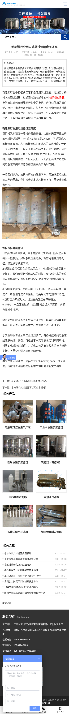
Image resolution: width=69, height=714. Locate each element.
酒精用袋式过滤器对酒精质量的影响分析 (24, 592)
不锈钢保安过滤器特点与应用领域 (21, 570)
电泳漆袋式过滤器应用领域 (17, 553)
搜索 (65, 37)
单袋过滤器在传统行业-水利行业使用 (22, 575)
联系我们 (43, 711)
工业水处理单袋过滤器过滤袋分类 (21, 558)
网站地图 (45, 702)
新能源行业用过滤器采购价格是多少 (29, 380)
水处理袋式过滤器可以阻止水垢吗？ (29, 387)
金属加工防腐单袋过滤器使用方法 (21, 581)
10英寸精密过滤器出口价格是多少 (21, 587)
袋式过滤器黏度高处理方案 (17, 564)
